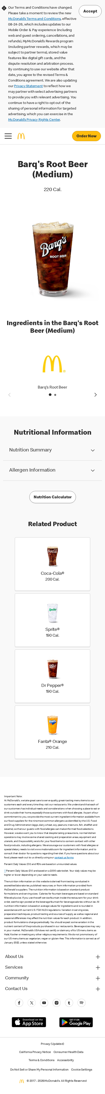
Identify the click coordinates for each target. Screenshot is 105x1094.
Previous (9, 395)
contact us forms (64, 858)
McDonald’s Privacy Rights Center (34, 120)
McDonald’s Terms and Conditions (34, 19)
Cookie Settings (81, 1070)
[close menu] (8, 136)
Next (96, 395)
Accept (90, 12)
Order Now (86, 137)
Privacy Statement (28, 86)
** (5, 871)
